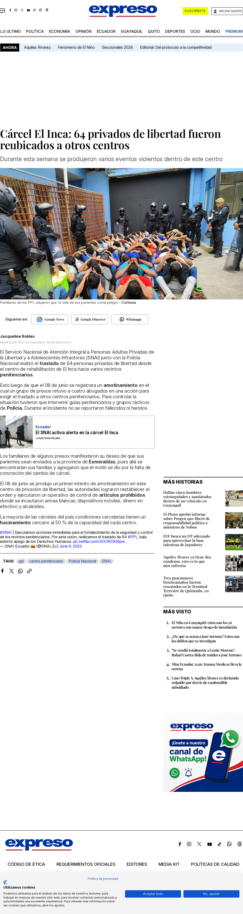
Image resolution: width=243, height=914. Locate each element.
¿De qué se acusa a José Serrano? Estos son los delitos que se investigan (206, 638)
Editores (137, 864)
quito (154, 31)
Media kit (169, 864)
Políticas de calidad (215, 864)
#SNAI (6, 532)
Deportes (175, 31)
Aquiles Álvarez (37, 47)
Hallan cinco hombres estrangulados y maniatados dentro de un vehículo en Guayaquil (187, 499)
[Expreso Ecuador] (39, 849)
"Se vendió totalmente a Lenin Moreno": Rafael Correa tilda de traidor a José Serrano (206, 652)
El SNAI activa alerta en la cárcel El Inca (77, 432)
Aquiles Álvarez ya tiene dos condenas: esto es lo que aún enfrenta (187, 561)
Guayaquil (132, 31)
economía (59, 31)
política (35, 31)
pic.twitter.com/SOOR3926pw (99, 541)
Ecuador (106, 31)
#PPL (133, 536)
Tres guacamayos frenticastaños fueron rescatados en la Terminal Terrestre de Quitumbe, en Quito (186, 586)
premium (234, 31)
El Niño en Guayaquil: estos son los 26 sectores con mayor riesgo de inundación (204, 625)
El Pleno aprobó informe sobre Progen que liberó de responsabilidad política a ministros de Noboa (186, 520)
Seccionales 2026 (117, 47)
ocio (195, 31)
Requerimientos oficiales (85, 864)
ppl (21, 561)
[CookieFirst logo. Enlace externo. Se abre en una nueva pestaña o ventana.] (5, 882)
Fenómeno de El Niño (76, 47)
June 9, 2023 (70, 546)
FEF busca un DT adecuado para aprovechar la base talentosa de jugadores (186, 540)
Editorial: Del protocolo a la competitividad (176, 47)
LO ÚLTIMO (10, 31)
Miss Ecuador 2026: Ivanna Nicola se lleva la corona (207, 666)
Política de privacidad (103, 878)
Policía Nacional (82, 561)
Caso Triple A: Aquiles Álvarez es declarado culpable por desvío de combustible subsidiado (205, 682)
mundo (213, 31)
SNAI (106, 561)
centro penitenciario (46, 561)
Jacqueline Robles (17, 336)
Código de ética (26, 864)
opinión (83, 31)
